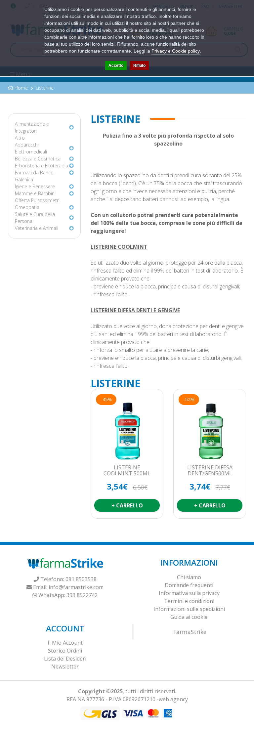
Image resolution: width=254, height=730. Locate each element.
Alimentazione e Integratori (32, 127)
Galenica (24, 179)
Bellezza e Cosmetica (38, 158)
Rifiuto (139, 65)
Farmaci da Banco (34, 172)
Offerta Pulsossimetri (37, 200)
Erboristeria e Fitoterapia (41, 165)
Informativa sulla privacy (189, 593)
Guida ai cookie (189, 617)
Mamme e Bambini (35, 193)
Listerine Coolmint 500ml (127, 470)
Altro (20, 138)
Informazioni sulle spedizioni (189, 609)
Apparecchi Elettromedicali (31, 148)
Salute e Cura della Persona (35, 217)
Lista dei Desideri (65, 658)
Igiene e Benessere (35, 186)
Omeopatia (27, 207)
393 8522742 (82, 595)
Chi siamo (189, 577)
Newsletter (65, 666)
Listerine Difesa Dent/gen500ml (210, 470)
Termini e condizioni (189, 601)
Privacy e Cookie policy (175, 51)
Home (21, 88)
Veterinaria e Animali (36, 228)
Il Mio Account (65, 642)
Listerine (45, 88)
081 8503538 (81, 579)
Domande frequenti (189, 585)
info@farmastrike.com (76, 587)
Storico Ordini (65, 650)
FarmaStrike (189, 632)
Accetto (115, 65)
